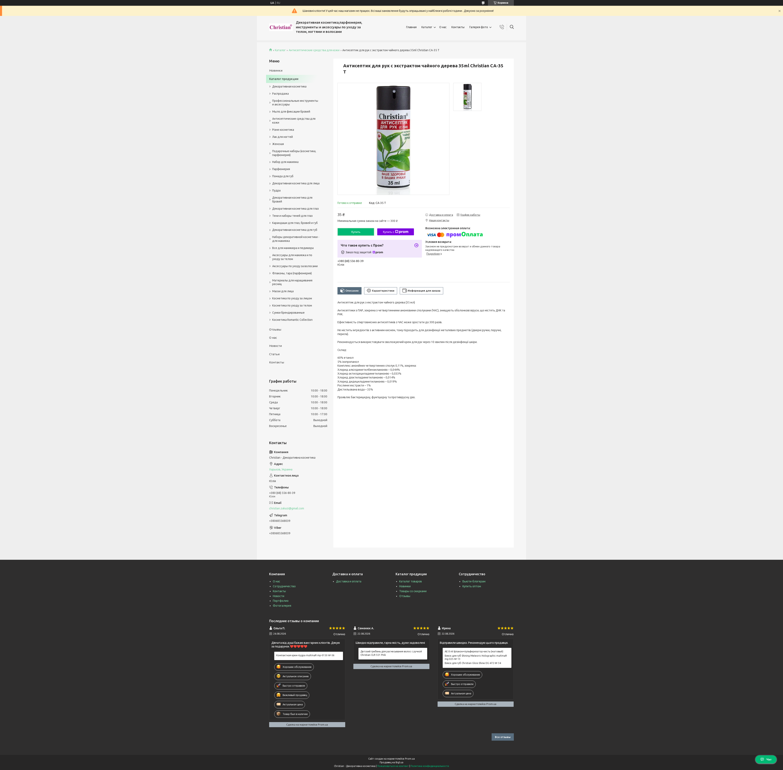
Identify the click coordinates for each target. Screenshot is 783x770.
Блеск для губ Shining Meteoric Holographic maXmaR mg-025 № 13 (476, 657)
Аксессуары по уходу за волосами (295, 266)
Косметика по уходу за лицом (292, 298)
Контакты (457, 27)
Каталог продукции (283, 79)
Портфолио (281, 600)
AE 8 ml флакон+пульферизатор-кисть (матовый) (474, 651)
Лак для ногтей (282, 136)
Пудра (276, 190)
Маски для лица (283, 291)
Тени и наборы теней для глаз (292, 215)
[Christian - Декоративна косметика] (281, 27)
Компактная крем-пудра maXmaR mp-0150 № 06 (305, 655)
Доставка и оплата (348, 581)
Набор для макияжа (285, 162)
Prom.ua (410, 758)
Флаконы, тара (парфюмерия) (292, 273)
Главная (411, 27)
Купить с (388, 231)
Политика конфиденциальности (430, 766)
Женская (278, 144)
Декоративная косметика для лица (296, 183)
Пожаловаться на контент (393, 766)
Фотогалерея (282, 605)
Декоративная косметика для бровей (292, 199)
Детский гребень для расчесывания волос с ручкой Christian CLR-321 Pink (391, 653)
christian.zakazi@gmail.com (286, 508)
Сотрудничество (284, 586)
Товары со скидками (413, 591)
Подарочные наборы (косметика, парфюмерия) (294, 153)
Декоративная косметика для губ (294, 229)
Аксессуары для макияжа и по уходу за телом (292, 257)
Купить (355, 231)
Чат (769, 759)
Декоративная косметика (289, 86)
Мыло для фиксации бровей (291, 111)
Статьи (274, 354)
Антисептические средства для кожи (314, 50)
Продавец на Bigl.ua (391, 762)
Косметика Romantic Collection (292, 319)
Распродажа (280, 93)
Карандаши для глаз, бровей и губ (295, 223)
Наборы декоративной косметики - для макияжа (295, 238)
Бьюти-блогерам (474, 581)
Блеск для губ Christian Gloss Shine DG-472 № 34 (473, 663)
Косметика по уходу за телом (292, 305)
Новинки (275, 70)
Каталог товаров (410, 581)
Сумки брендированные (288, 312)
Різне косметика (283, 129)
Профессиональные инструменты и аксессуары (295, 102)
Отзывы (275, 329)
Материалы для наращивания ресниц (292, 282)
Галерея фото (478, 27)
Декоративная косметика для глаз (295, 208)
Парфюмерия (281, 169)
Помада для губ (282, 176)
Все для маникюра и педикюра (293, 248)
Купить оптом (471, 586)
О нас (443, 27)
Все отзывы (503, 737)
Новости (275, 345)
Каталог (426, 27)
